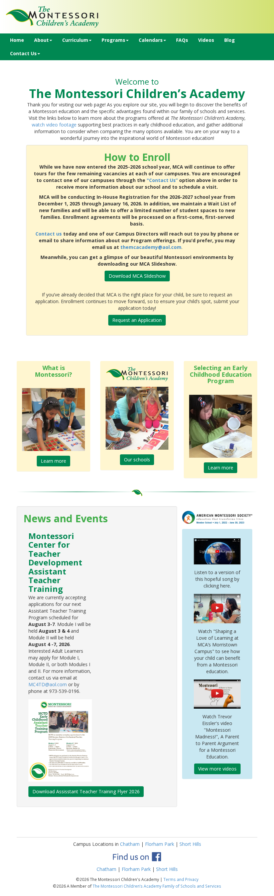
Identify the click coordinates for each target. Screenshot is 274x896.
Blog (229, 40)
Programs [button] (113, 40)
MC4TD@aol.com (47, 684)
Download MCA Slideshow (137, 276)
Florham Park (159, 844)
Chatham (130, 844)
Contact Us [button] (23, 53)
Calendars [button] (151, 40)
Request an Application (137, 320)
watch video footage (54, 124)
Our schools (137, 459)
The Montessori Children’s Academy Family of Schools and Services (157, 886)
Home (17, 40)
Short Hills (190, 844)
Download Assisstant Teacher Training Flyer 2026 (86, 791)
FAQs (182, 40)
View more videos (217, 769)
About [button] (41, 40)
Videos (206, 40)
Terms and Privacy (180, 879)
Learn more (53, 461)
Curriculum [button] (75, 40)
